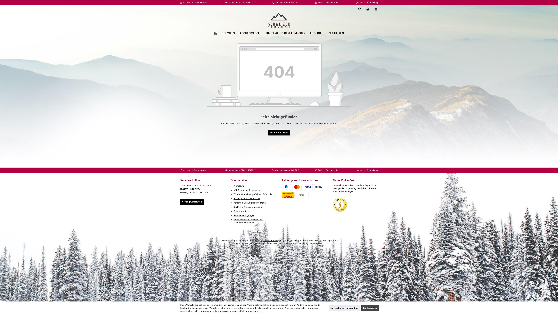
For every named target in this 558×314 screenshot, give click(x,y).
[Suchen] (359, 9)
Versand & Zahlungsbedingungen (250, 202)
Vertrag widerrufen (192, 201)
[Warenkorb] (375, 9)
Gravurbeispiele (241, 211)
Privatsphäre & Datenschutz (247, 198)
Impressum (239, 186)
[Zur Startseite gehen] (279, 20)
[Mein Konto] (367, 9)
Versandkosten (270, 240)
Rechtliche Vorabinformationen (248, 207)
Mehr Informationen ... (250, 311)
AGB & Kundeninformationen (247, 190)
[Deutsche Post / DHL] (288, 195)
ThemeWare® (315, 243)
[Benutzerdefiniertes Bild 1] (340, 205)
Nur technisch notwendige (344, 308)
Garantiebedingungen (244, 215)
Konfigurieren (370, 308)
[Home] (216, 33)
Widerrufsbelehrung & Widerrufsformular (253, 194)
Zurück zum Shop (279, 132)
